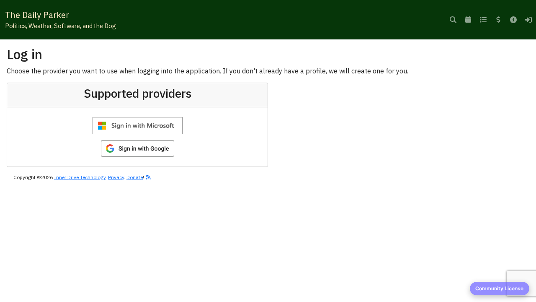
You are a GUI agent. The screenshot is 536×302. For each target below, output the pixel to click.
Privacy (116, 177)
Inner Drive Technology (80, 177)
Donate (134, 177)
